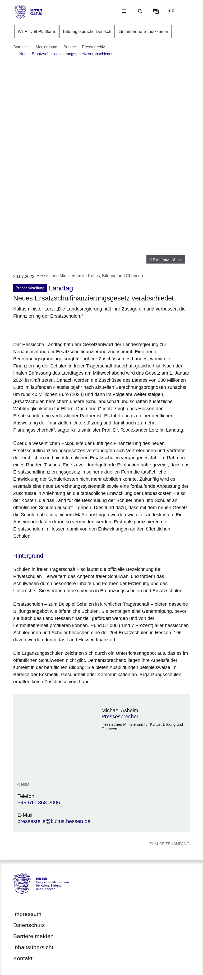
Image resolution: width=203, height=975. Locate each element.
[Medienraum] (156, 11)
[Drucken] (58, 329)
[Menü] (124, 11)
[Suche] (140, 11)
